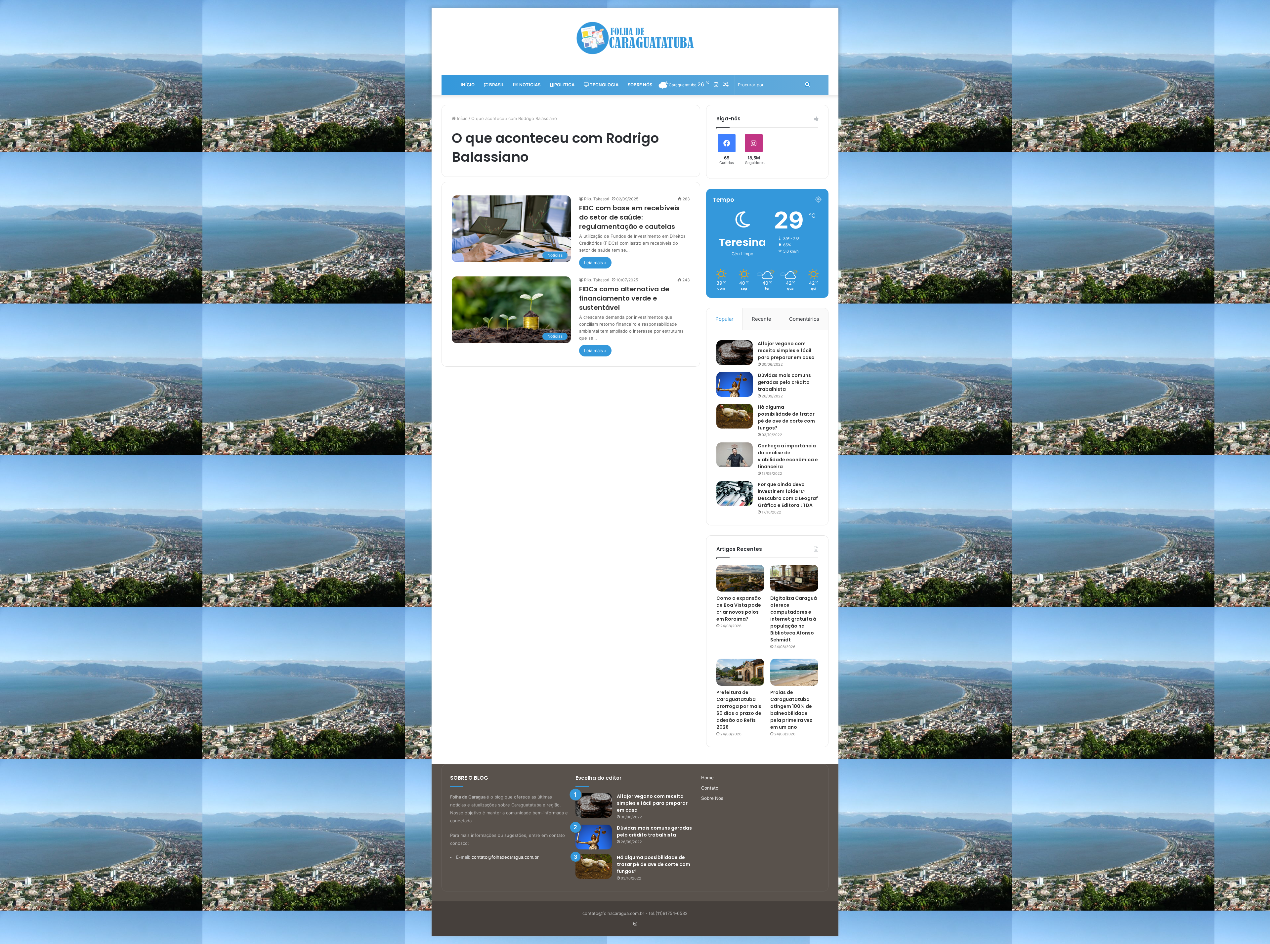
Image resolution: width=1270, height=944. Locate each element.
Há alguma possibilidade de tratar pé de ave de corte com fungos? (786, 417)
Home (707, 777)
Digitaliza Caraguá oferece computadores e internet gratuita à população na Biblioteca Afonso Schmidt (793, 619)
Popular (724, 319)
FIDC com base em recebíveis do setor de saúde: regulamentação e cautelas (629, 217)
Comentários (804, 319)
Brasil (496, 84)
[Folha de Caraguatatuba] (635, 38)
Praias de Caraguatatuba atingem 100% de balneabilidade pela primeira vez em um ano (791, 709)
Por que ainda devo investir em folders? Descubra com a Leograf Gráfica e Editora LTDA (788, 495)
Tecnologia (603, 84)
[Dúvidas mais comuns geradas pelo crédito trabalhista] (734, 384)
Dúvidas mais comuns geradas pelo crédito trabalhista (784, 382)
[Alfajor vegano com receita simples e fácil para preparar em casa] (734, 352)
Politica (563, 84)
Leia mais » (595, 262)
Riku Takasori (596, 198)
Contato (709, 788)
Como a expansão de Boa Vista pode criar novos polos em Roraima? (738, 608)
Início (468, 84)
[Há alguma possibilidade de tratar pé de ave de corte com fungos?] (734, 416)
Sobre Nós (640, 84)
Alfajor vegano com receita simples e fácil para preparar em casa (786, 350)
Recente (761, 319)
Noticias (529, 84)
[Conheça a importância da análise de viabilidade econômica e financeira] (734, 454)
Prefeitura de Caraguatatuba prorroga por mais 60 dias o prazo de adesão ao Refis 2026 (738, 709)
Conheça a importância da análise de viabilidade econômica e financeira (788, 456)
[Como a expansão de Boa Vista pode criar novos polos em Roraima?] (740, 578)
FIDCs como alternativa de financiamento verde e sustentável (624, 298)
